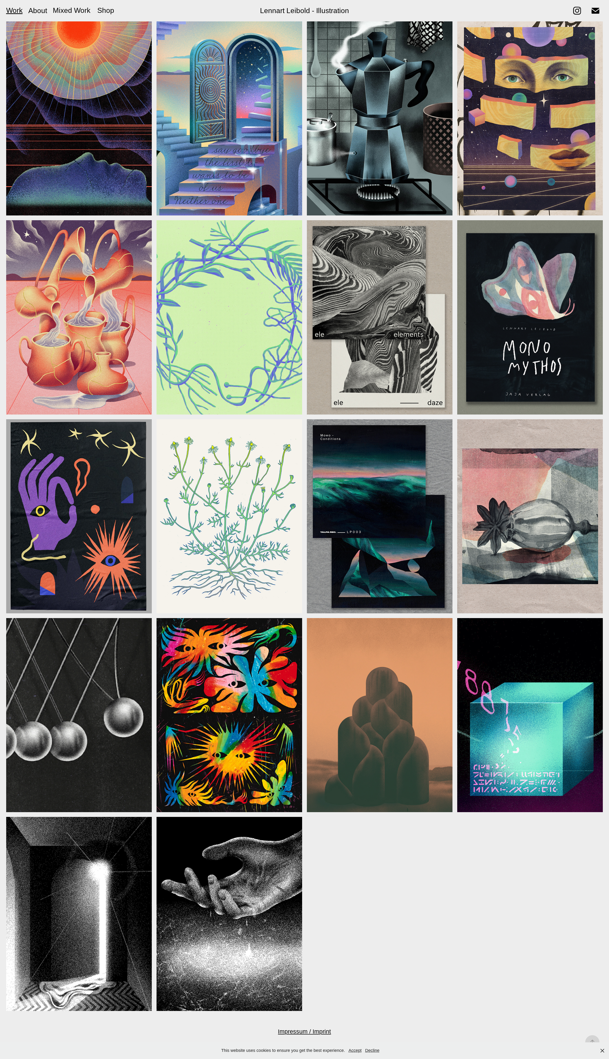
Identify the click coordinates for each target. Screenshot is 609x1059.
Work (14, 10)
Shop (105, 10)
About (37, 11)
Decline (372, 1050)
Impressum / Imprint (304, 1031)
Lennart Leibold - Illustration (304, 11)
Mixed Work (71, 10)
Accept (355, 1050)
